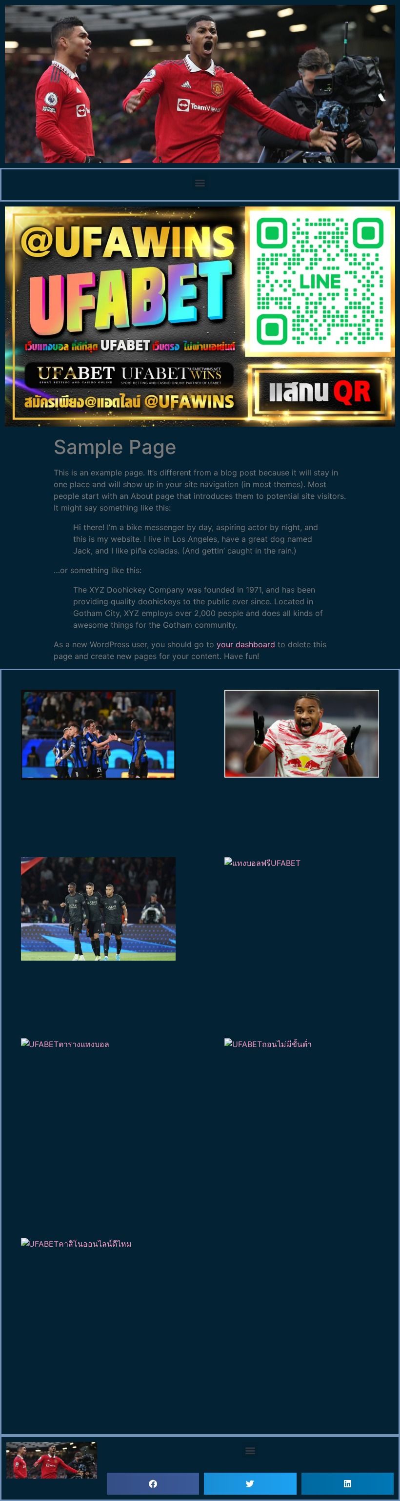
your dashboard (246, 644)
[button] (200, 182)
